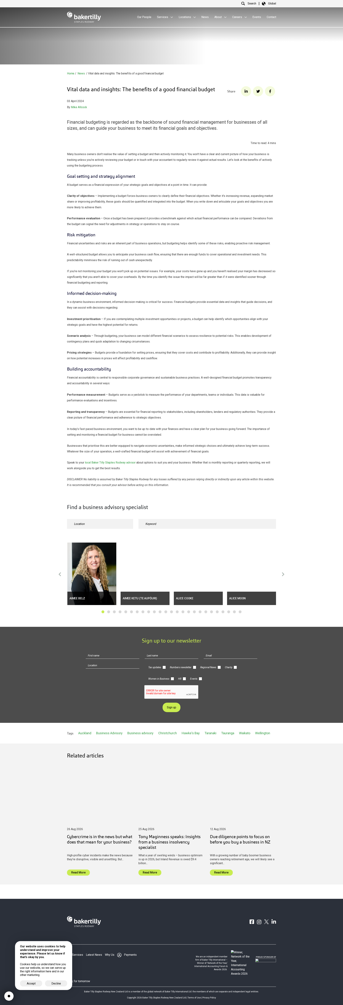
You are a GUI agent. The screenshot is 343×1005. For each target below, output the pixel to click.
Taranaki (210, 733)
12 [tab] (165, 611)
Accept (31, 983)
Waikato (244, 733)
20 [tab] (211, 611)
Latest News (94, 954)
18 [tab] (200, 611)
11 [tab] (160, 611)
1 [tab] (102, 611)
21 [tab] (217, 611)
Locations (185, 17)
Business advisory (140, 733)
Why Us (109, 954)
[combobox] (100, 524)
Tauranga (227, 733)
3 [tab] (114, 611)
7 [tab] (137, 611)
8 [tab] (142, 611)
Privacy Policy (209, 997)
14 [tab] (177, 611)
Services (163, 17)
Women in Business (158, 678)
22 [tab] (223, 611)
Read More (78, 872)
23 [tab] (228, 611)
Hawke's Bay (191, 733)
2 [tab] (108, 611)
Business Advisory (109, 733)
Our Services (75, 954)
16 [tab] (188, 611)
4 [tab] (120, 611)
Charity (228, 667)
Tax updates (154, 667)
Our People (144, 17)
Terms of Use (194, 997)
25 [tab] (240, 611)
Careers (237, 17)
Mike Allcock (79, 107)
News (205, 17)
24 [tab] (234, 611)
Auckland (84, 733)
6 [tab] (131, 611)
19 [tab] (205, 611)
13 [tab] (171, 611)
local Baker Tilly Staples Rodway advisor (110, 462)
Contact (271, 17)
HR (179, 678)
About (218, 17)
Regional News (208, 667)
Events (256, 17)
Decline (56, 983)
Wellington (262, 733)
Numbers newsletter (181, 667)
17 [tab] (194, 611)
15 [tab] (183, 611)
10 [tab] (154, 611)
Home (70, 73)
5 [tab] (125, 611)
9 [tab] (148, 611)
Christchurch (167, 733)
